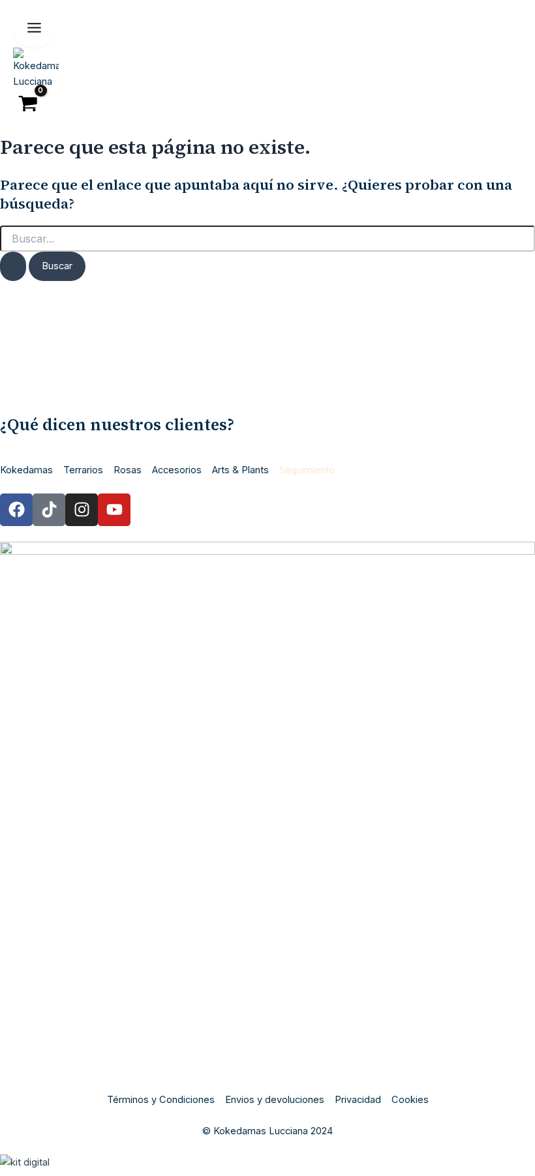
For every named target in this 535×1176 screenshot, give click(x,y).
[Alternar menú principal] (34, 29)
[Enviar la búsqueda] (13, 266)
